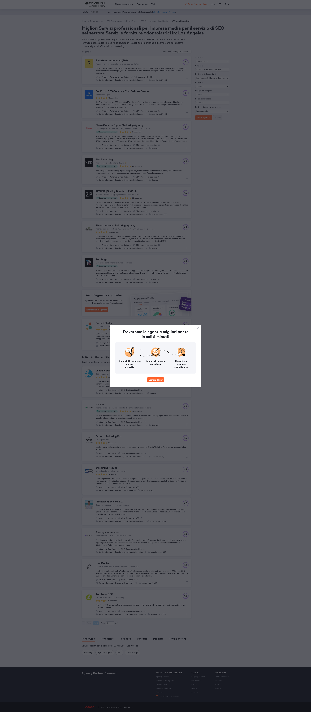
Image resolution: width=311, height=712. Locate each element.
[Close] (198, 328)
